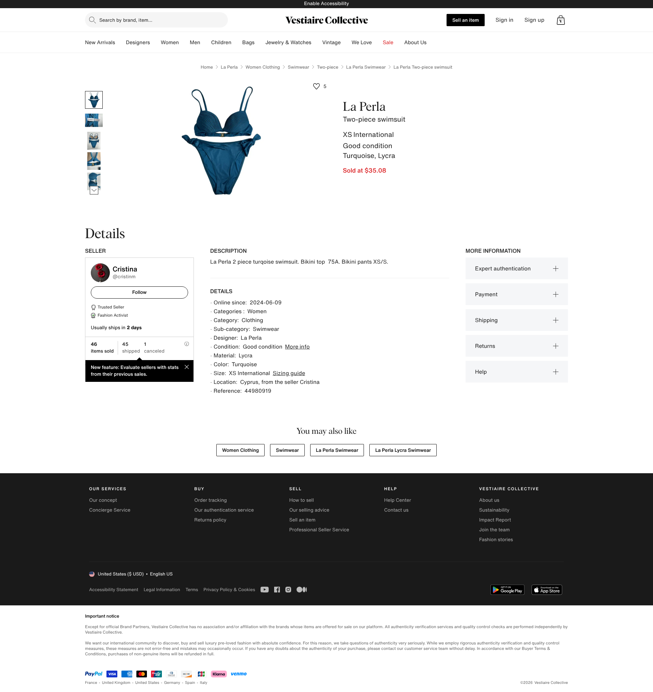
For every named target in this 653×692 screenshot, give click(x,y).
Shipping (486, 320)
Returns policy (210, 520)
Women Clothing (263, 67)
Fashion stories (496, 539)
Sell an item (465, 19)
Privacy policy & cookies (229, 589)
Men (195, 42)
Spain (190, 682)
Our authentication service (224, 510)
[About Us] (432, 42)
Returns (485, 346)
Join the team (494, 529)
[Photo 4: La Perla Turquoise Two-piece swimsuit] (94, 161)
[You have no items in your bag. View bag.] (561, 20)
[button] (561, 20)
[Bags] (260, 42)
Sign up (534, 19)
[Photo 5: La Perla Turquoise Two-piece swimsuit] (94, 181)
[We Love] (377, 42)
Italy (203, 682)
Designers (138, 42)
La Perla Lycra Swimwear (403, 450)
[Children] (236, 42)
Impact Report (495, 520)
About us (489, 500)
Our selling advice (309, 510)
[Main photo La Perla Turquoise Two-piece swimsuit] (94, 100)
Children (221, 42)
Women (170, 42)
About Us (415, 42)
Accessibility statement (113, 589)
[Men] (205, 42)
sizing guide (289, 373)
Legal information (162, 589)
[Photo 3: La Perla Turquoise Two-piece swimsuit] (94, 140)
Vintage (331, 42)
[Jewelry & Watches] (316, 42)
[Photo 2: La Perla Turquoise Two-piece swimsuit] (94, 120)
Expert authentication (503, 268)
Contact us (396, 510)
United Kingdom (116, 682)
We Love (362, 42)
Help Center (397, 500)
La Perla (229, 67)
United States (147, 682)
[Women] (184, 42)
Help (481, 372)
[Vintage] (346, 42)
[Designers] (155, 42)
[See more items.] (94, 190)
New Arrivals (100, 42)
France (91, 682)
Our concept (103, 500)
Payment (486, 294)
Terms (191, 589)
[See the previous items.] (94, 91)
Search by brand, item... (125, 19)
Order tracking (210, 500)
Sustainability (494, 510)
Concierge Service (109, 510)
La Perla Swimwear (366, 67)
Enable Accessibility (326, 3)
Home (207, 67)
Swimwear (298, 67)
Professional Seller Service (319, 529)
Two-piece (327, 67)
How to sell (301, 500)
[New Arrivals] (120, 42)
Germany (172, 682)
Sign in (505, 19)
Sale (388, 42)
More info (297, 346)
